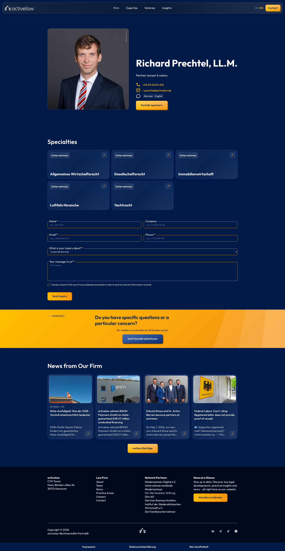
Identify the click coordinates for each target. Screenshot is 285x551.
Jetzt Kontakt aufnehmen (142, 338)
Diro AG (149, 496)
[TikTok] (228, 532)
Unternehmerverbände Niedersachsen (159, 487)
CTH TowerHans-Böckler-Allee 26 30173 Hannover (61, 485)
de (257, 8)
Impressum (88, 546)
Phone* (150, 234)
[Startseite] (142, 531)
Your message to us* (62, 261)
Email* (53, 234)
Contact (273, 8)
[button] (116, 8)
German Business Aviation (160, 500)
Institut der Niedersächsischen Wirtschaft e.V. (163, 506)
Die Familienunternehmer (160, 511)
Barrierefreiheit (199, 546)
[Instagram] (236, 532)
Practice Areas (105, 493)
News (99, 489)
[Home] (19, 8)
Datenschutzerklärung (142, 546)
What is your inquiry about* (66, 248)
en (261, 8)
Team (99, 485)
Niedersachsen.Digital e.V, (160, 482)
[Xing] (220, 532)
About (99, 482)
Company (151, 221)
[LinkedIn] (212, 532)
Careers (101, 496)
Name (53, 221)
